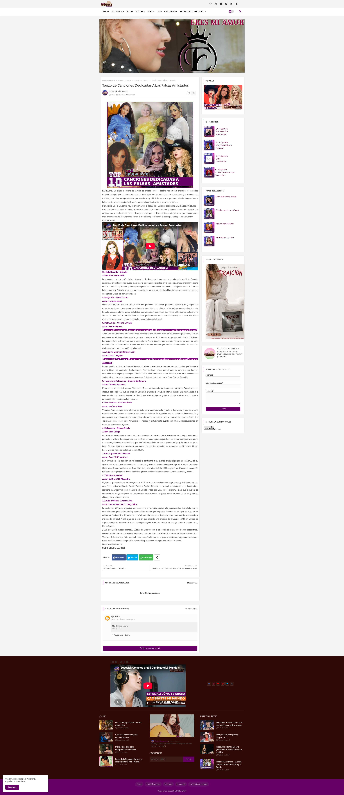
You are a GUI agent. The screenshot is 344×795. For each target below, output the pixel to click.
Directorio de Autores (198, 784)
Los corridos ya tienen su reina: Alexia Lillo (128, 723)
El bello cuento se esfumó (227, 210)
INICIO (106, 11)
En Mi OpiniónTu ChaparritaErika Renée (222, 132)
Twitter (134, 558)
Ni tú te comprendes (225, 224)
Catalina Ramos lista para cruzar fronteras (126, 736)
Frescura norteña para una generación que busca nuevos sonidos (229, 749)
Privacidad (181, 784)
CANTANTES (170, 11)
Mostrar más (192, 583)
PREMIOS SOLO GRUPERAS (192, 11)
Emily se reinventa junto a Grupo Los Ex (227, 736)
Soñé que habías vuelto (226, 197)
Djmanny (115, 616)
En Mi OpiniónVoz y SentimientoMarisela (224, 145)
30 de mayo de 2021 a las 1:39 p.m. (123, 619)
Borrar (127, 635)
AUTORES (140, 11)
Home (139, 784)
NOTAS (130, 11)
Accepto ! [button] (12, 787)
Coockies (168, 784)
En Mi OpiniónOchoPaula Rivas (222, 159)
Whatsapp (147, 558)
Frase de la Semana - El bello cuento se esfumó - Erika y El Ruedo (228, 764)
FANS (159, 11)
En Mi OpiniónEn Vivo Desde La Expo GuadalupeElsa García (225, 172)
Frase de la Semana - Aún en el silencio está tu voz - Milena (128, 760)
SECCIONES (116, 11)
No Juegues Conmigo (225, 237)
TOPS (149, 11)
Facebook (120, 558)
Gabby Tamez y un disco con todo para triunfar (171, 744)
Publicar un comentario (150, 648)
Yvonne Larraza (123, 80)
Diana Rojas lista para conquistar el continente (125, 748)
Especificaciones (153, 784)
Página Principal (108, 80)
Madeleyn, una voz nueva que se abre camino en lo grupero (229, 723)
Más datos (21, 781)
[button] (240, 11)
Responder (118, 635)
